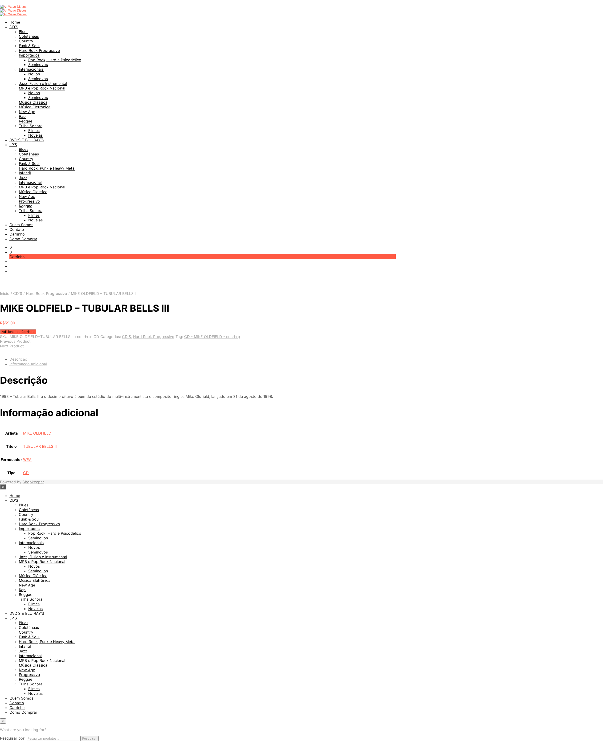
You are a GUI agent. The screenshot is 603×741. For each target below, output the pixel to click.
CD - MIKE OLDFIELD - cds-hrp (212, 336)
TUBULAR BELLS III (40, 446)
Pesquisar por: (12, 738)
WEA (27, 459)
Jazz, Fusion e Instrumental (43, 83)
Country (26, 41)
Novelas (35, 135)
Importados (29, 55)
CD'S (17, 293)
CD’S (13, 26)
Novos (34, 74)
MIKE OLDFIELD (37, 433)
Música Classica (33, 191)
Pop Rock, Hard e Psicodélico (54, 59)
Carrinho (17, 234)
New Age (27, 111)
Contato (16, 229)
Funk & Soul (29, 45)
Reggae (25, 121)
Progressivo (29, 201)
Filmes (34, 130)
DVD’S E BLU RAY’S (26, 140)
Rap (22, 116)
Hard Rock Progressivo (39, 50)
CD (26, 472)
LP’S (13, 144)
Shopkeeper (33, 482)
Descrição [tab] (18, 359)
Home (14, 22)
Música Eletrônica (34, 107)
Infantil (25, 173)
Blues (23, 31)
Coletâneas (29, 36)
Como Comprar (23, 238)
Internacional (30, 182)
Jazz (23, 177)
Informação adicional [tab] (28, 364)
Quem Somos (21, 224)
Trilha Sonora (30, 125)
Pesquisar (89, 738)
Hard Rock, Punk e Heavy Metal (47, 168)
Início (4, 293)
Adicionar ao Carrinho (18, 332)
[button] (10, 247)
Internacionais (31, 69)
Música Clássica (33, 102)
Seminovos (38, 64)
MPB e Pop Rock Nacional (42, 88)
